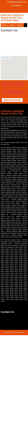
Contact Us (20, 25)
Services (12, 25)
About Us (4, 25)
